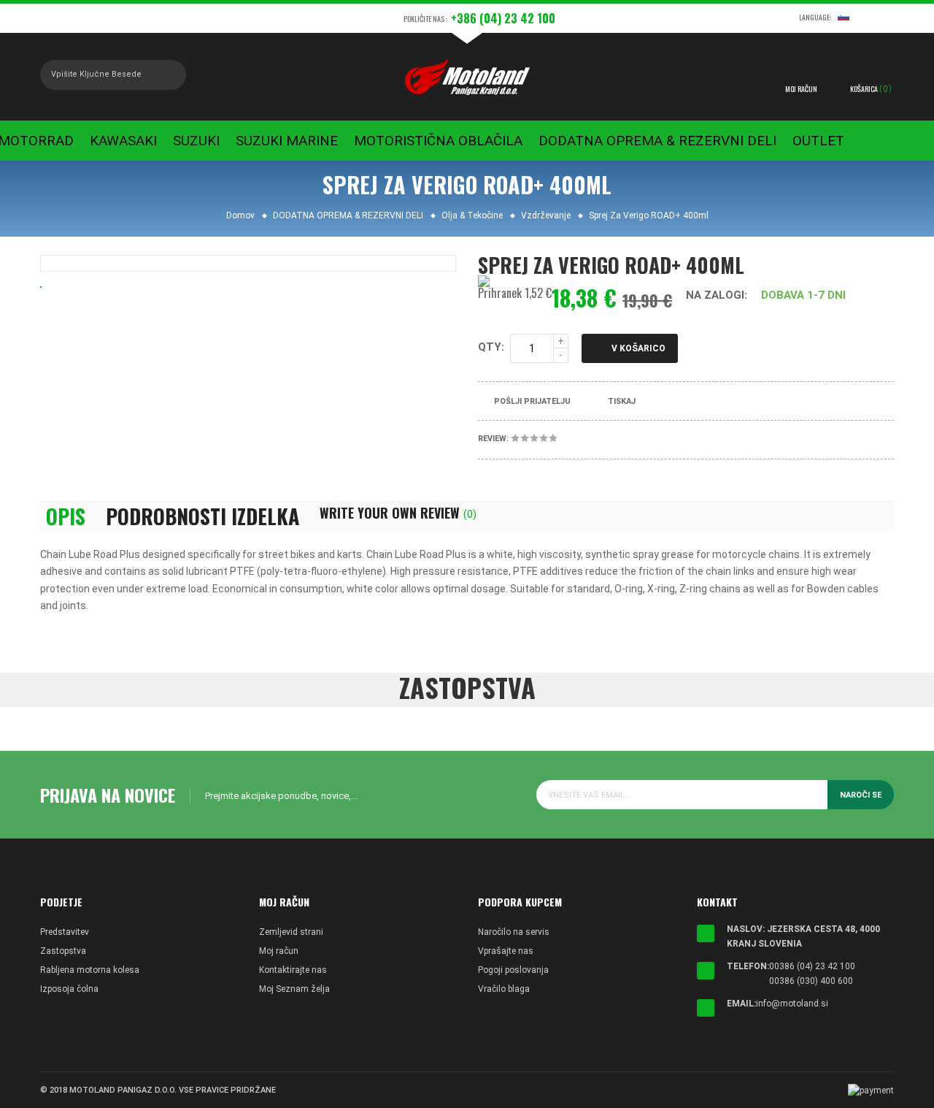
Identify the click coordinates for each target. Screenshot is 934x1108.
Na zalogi (715, 295)
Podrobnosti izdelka (202, 516)
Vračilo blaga (504, 989)
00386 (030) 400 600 (811, 981)
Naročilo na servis (513, 932)
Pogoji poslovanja (513, 970)
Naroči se (860, 795)
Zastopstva (63, 951)
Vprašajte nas (505, 951)
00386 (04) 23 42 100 (812, 966)
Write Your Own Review (398, 512)
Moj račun (278, 951)
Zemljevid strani (291, 932)
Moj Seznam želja (294, 989)
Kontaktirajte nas (293, 970)
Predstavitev (64, 932)
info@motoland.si (792, 1003)
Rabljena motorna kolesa (89, 970)
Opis (65, 516)
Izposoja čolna (69, 989)
